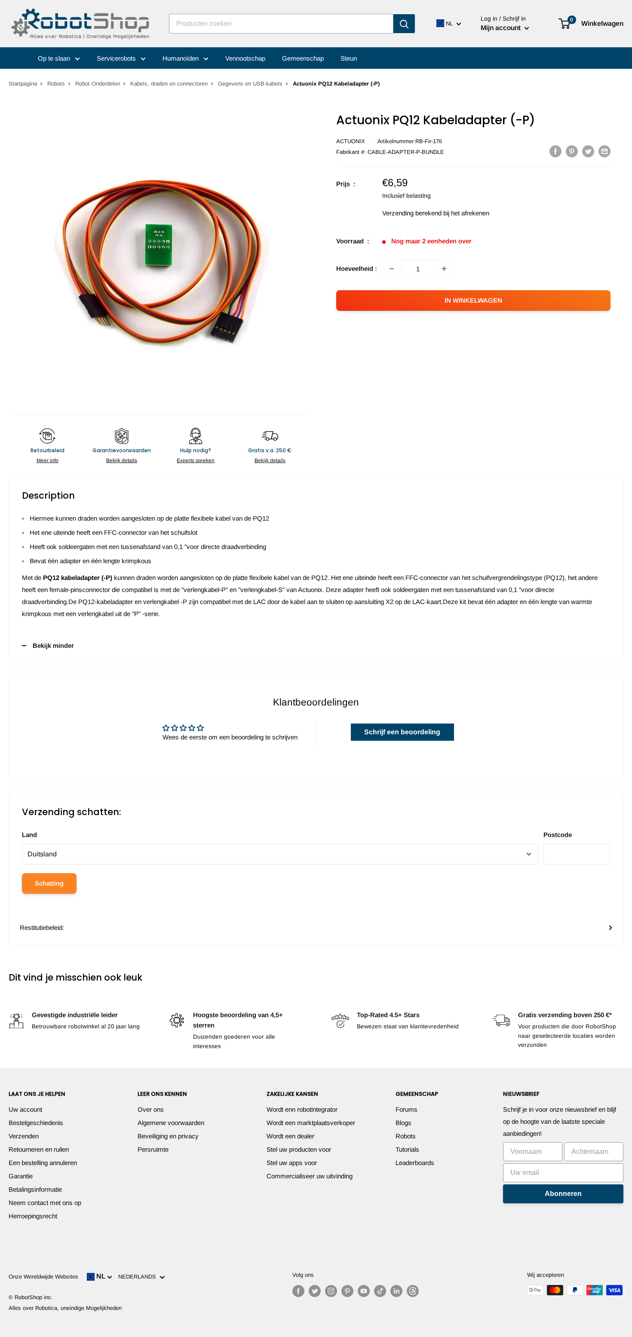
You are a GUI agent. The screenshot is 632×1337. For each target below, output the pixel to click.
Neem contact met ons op (45, 1202)
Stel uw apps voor (292, 1162)
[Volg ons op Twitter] (315, 1291)
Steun (349, 58)
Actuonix (350, 141)
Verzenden (24, 1136)
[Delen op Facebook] (555, 151)
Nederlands (139, 1276)
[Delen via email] (604, 151)
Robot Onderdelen (97, 83)
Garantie (21, 1176)
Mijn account (501, 27)
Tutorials (407, 1149)
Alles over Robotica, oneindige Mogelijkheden (65, 1308)
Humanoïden (181, 58)
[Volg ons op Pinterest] (347, 1291)
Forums (406, 1109)
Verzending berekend (412, 213)
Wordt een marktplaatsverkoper (311, 1122)
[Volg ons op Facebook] (298, 1291)
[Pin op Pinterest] (572, 151)
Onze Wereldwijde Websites (43, 1276)
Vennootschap (245, 58)
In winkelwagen (473, 300)
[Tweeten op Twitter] (588, 151)
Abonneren (563, 1193)
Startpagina (23, 83)
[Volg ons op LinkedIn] (396, 1291)
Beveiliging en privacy (168, 1136)
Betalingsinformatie (35, 1189)
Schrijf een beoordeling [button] (402, 732)
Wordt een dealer (290, 1136)
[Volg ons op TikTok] (380, 1291)
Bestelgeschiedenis (36, 1122)
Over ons (151, 1109)
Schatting (49, 883)
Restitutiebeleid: (42, 927)
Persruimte (153, 1149)
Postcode (557, 834)
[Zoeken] (404, 23)
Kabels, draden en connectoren (169, 83)
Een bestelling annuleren (43, 1162)
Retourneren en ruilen (39, 1149)
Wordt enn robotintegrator (302, 1109)
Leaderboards (415, 1162)
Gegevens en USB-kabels (250, 83)
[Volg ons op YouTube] (364, 1291)
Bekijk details (121, 460)
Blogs (403, 1122)
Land (29, 834)
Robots (56, 83)
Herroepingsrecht (33, 1216)
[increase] (444, 269)
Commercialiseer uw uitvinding (310, 1176)
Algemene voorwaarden (171, 1122)
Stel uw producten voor (299, 1149)
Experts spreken (196, 460)
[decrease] (392, 269)
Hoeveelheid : (356, 268)
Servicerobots (117, 58)
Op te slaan (55, 58)
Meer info (47, 460)
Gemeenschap (303, 58)
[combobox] (281, 24)
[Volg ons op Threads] (413, 1291)
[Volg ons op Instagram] (331, 1291)
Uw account (25, 1109)
